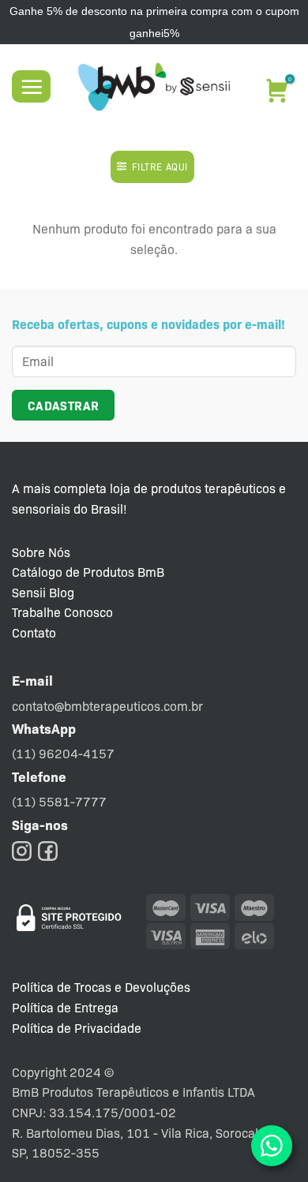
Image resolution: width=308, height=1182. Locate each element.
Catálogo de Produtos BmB (88, 571)
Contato (34, 632)
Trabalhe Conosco (62, 612)
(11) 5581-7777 (59, 801)
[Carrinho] (275, 84)
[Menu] (31, 86)
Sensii (29, 592)
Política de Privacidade (76, 1027)
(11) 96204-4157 (63, 753)
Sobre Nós (41, 552)
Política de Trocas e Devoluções (101, 986)
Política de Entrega (65, 1007)
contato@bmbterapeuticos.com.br (107, 706)
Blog (61, 592)
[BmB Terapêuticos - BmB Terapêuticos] (154, 87)
